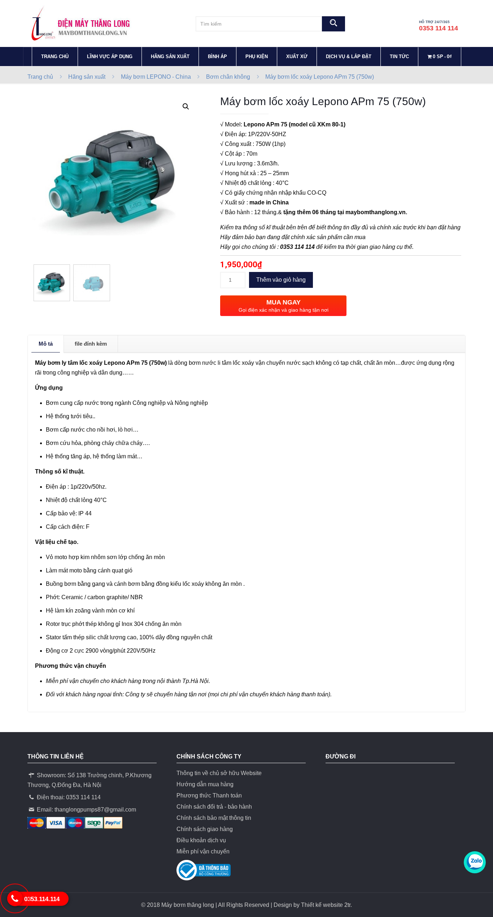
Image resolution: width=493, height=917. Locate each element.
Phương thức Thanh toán (209, 795)
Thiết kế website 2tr (325, 905)
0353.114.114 (42, 899)
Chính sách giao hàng (204, 829)
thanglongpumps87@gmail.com (95, 809)
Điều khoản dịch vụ (201, 840)
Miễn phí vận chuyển (203, 851)
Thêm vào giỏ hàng (281, 280)
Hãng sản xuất (86, 77)
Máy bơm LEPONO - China (156, 77)
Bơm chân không (228, 77)
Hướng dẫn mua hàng (205, 784)
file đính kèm (91, 344)
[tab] (46, 343)
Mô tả (46, 344)
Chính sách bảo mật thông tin (213, 818)
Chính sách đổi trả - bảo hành (214, 807)
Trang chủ (40, 77)
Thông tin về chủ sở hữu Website (219, 773)
